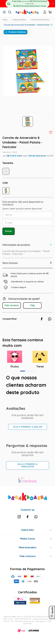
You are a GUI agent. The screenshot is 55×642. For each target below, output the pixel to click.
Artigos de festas (19, 19)
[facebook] (41, 319)
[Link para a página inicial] (4, 19)
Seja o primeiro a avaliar (27, 426)
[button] (4, 12)
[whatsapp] (50, 319)
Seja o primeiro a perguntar (27, 465)
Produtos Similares (17, 32)
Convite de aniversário (40, 19)
